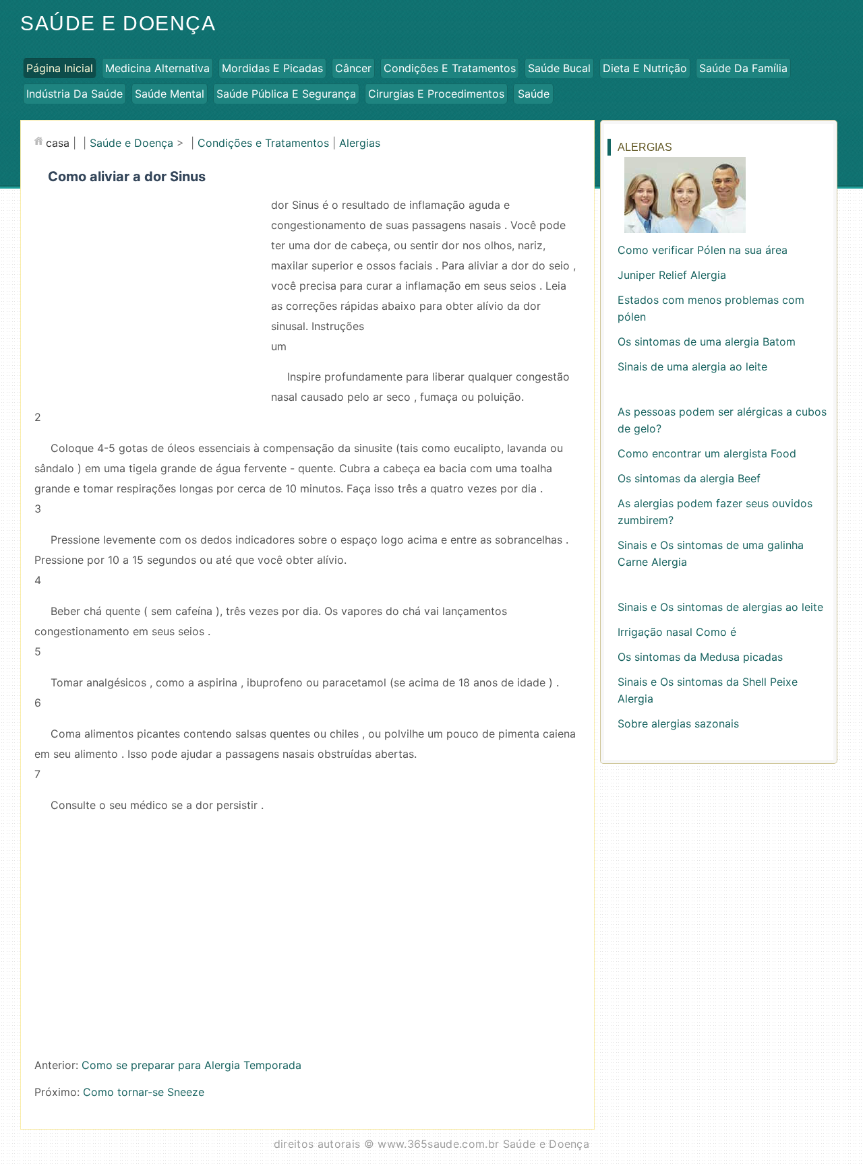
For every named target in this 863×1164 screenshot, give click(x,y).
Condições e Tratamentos (450, 68)
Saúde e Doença (118, 23)
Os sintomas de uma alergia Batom (707, 341)
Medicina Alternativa (157, 68)
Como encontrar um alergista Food (707, 453)
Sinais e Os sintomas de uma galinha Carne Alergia (711, 553)
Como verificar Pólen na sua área (702, 250)
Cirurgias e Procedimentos (436, 93)
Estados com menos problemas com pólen (711, 308)
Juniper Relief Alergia (672, 275)
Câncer (353, 68)
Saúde (533, 93)
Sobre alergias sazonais (678, 723)
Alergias (359, 143)
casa (57, 143)
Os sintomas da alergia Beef (689, 478)
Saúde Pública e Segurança (286, 93)
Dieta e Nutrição (645, 68)
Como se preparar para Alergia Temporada (191, 1065)
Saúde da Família (743, 68)
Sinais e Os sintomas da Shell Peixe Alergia (708, 690)
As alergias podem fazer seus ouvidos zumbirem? (715, 511)
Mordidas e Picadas (272, 68)
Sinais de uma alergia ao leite (692, 366)
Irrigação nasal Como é (677, 632)
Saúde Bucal (559, 68)
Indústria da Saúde (74, 93)
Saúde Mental (169, 93)
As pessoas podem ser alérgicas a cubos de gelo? (722, 420)
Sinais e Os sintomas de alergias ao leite (720, 607)
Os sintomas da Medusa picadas (700, 657)
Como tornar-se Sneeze (143, 1092)
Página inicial (59, 68)
